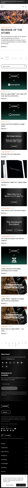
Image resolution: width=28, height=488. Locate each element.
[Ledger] (2, 6)
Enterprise (14, 58)
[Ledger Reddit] (2, 362)
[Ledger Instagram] (10, 362)
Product (21, 58)
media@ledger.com (10, 358)
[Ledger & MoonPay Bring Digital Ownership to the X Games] (14, 255)
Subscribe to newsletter (8, 388)
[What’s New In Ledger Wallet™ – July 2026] (14, 316)
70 (15, 345)
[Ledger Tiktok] (2, 366)
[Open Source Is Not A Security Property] (14, 197)
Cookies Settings (9, 484)
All (2, 58)
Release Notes (4, 326)
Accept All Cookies (21, 485)
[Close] (25, 476)
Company (3, 266)
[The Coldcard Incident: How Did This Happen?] (14, 225)
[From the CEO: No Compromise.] (14, 141)
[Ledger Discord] (6, 366)
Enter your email (6, 384)
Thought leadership (5, 151)
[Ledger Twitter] (14, 362)
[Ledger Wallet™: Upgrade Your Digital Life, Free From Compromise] (14, 286)
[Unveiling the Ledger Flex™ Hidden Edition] (14, 169)
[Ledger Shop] (23, 6)
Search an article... (6, 66)
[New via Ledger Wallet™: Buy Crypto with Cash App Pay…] (14, 81)
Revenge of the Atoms (5, 27)
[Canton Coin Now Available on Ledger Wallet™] (14, 111)
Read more (3, 46)
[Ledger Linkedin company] (21, 362)
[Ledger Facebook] (6, 362)
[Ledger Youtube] (17, 362)
